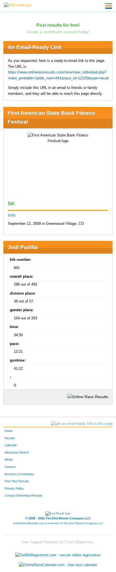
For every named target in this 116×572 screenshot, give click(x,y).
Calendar (11, 445)
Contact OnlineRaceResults (24, 495)
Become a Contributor (19, 474)
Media (9, 459)
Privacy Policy (14, 488)
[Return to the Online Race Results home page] (18, 4)
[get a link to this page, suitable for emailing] (82, 424)
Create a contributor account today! (58, 32)
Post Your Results (17, 481)
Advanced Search (17, 452)
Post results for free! (58, 25)
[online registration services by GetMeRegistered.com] (58, 553)
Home (9, 430)
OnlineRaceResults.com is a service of (58, 523)
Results (10, 438)
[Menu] (108, 6)
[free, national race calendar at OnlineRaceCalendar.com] (58, 565)
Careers (10, 466)
